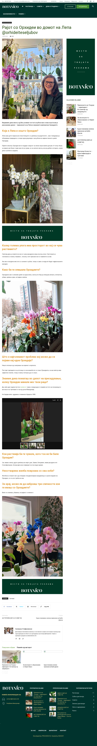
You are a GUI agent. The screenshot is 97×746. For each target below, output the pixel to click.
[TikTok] (93, 1)
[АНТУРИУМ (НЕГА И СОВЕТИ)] (71, 143)
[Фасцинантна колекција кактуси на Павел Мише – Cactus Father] (52, 714)
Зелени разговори (7, 22)
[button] (93, 6)
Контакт (81, 1)
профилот (23, 387)
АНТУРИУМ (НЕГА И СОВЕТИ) (12, 618)
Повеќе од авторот (24, 647)
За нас (61, 1)
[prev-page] (3, 672)
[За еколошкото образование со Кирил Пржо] (32, 656)
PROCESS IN (46, 736)
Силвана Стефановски (23, 629)
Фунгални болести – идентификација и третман (84, 153)
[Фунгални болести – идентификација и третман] (71, 155)
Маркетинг (74, 1)
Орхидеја (11, 598)
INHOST (61, 736)
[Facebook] (87, 1)
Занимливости (9, 14)
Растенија (29, 6)
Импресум (67, 1)
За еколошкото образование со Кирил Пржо (85, 120)
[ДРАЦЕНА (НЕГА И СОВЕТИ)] (52, 708)
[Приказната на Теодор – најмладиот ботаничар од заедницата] (11, 656)
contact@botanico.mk (24, 1)
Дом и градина (52, 6)
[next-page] (6, 672)
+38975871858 (7, 1)
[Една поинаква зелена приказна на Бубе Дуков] (53, 656)
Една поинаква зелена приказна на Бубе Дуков (49, 619)
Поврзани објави (8, 647)
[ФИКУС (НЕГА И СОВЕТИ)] (52, 694)
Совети (39, 6)
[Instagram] (90, 1)
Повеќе (21, 14)
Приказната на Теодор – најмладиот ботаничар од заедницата (10, 666)
